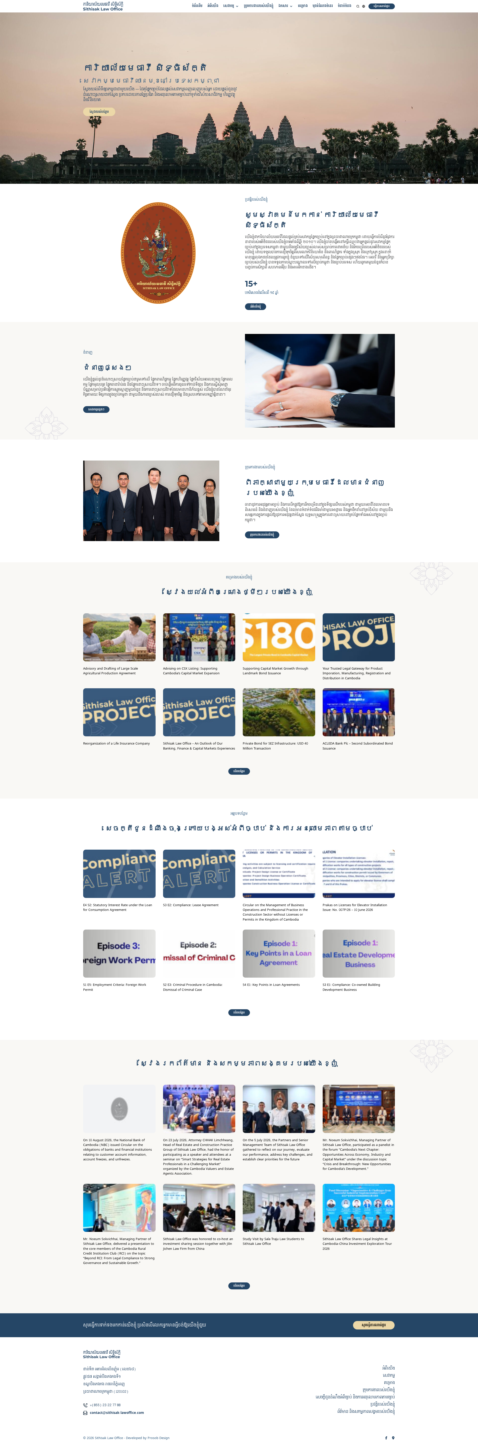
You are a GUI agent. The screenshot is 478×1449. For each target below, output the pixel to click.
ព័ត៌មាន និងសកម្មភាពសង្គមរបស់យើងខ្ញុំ (366, 1411)
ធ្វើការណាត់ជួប (382, 6)
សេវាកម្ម (228, 6)
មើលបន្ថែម (239, 771)
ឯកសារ (283, 6)
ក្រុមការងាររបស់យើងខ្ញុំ (258, 6)
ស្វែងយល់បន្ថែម (99, 112)
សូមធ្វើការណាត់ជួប (374, 1325)
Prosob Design (159, 1438)
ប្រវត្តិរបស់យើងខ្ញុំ (382, 1404)
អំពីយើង (212, 6)
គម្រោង (303, 6)
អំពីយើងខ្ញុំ (255, 307)
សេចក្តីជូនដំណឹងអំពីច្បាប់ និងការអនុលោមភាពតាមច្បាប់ (355, 1397)
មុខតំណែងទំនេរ (323, 6)
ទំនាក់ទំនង (344, 6)
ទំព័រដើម (197, 6)
